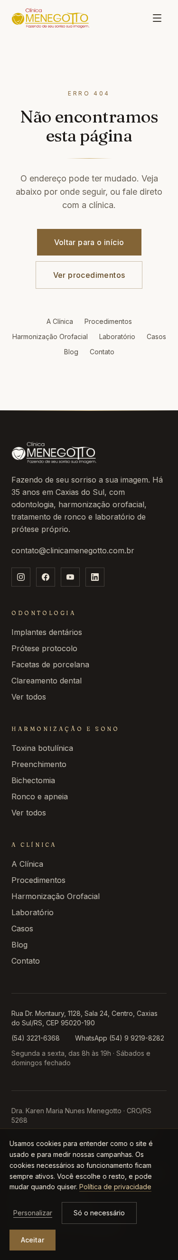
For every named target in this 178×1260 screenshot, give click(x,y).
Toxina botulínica (42, 748)
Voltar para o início (89, 242)
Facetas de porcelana (50, 664)
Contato (102, 352)
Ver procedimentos (89, 275)
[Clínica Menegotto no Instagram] (20, 577)
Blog (71, 352)
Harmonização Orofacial (50, 336)
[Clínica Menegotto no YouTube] (70, 577)
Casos (156, 336)
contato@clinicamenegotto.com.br (72, 550)
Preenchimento (38, 764)
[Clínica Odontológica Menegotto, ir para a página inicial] (50, 18)
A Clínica (60, 321)
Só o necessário (99, 1213)
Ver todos (28, 696)
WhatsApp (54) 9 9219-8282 (119, 1038)
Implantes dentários (46, 632)
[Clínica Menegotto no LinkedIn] (94, 577)
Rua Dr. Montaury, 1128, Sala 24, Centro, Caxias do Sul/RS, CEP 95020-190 (84, 1018)
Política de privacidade (115, 1187)
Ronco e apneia (39, 796)
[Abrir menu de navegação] (157, 18)
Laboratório (117, 336)
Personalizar (32, 1213)
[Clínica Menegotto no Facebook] (45, 577)
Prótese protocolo (44, 648)
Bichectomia (33, 780)
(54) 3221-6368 (35, 1038)
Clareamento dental (46, 680)
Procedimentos (108, 321)
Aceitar (32, 1240)
